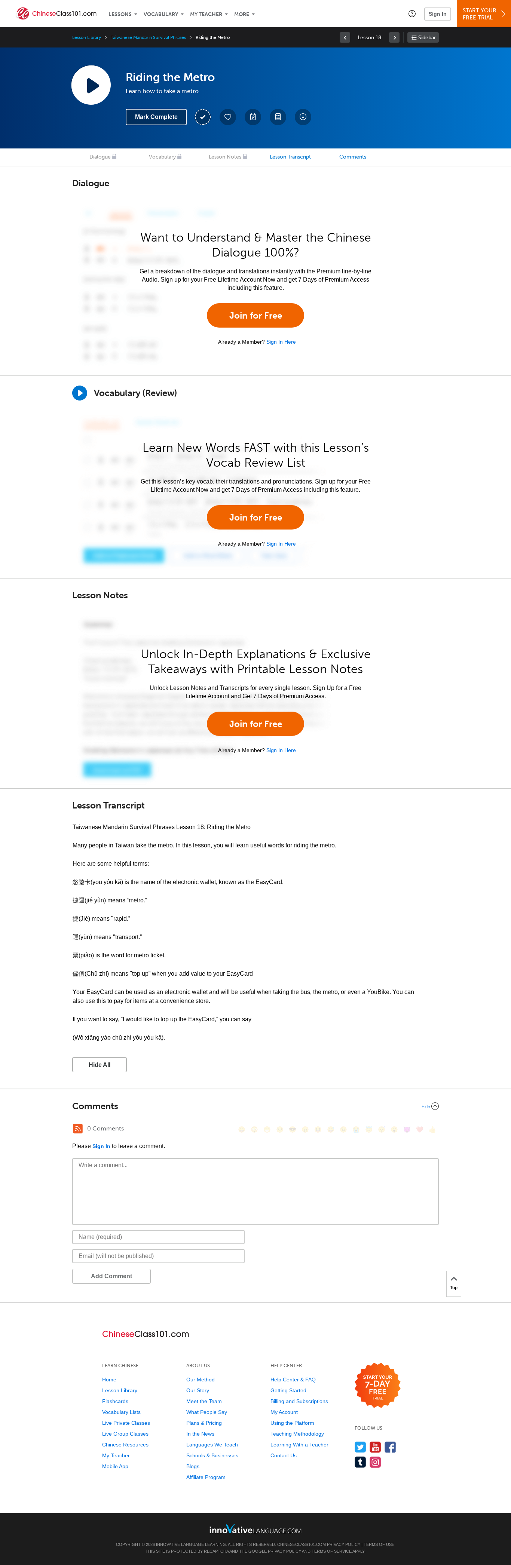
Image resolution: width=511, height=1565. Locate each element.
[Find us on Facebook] (390, 1447)
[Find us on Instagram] (375, 1462)
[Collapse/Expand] (255, 1106)
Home (109, 1380)
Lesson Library (86, 37)
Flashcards (115, 1401)
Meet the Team (204, 1401)
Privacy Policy (343, 1544)
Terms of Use (379, 1544)
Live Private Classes (126, 1423)
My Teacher (206, 14)
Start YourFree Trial (479, 14)
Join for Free (255, 315)
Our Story (197, 1390)
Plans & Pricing (204, 1423)
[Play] (79, 393)
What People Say (206, 1412)
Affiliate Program (206, 1477)
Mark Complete (156, 117)
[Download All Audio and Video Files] (303, 117)
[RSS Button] (77, 1128)
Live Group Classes (125, 1434)
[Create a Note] (253, 117)
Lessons (120, 14)
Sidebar (427, 37)
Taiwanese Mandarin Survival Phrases (148, 37)
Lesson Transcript (290, 157)
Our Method (200, 1380)
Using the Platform (292, 1423)
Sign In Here (281, 342)
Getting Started (288, 1390)
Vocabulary (161, 14)
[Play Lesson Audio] (91, 85)
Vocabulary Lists (121, 1412)
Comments (352, 157)
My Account (284, 1412)
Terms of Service (332, 1551)
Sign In (438, 14)
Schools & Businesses (212, 1455)
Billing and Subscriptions (299, 1401)
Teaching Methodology (297, 1434)
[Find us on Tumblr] (360, 1462)
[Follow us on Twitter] (360, 1447)
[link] (345, 37)
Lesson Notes (225, 157)
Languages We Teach (212, 1445)
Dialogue (100, 157)
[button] (412, 13)
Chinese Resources (125, 1445)
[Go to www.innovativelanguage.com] (255, 1528)
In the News (200, 1434)
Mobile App (115, 1466)
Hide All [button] (99, 1065)
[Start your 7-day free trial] (378, 1386)
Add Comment (111, 1276)
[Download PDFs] (278, 117)
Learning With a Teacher (299, 1445)
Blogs (192, 1466)
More (241, 14)
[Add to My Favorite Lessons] (228, 117)
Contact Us (283, 1455)
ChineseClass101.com (301, 1544)
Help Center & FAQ (293, 1380)
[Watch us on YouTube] (375, 1447)
